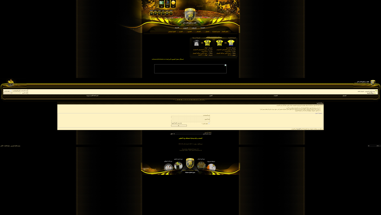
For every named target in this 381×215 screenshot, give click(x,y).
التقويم (210, 95)
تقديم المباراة (216, 31)
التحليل (207, 31)
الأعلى (1, 145)
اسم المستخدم (24, 90)
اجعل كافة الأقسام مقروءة (92, 95)
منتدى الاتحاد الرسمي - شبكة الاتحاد (12, 145)
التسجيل (344, 95)
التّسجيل (299, 128)
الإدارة (181, 31)
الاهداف (198, 31)
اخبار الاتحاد (225, 31)
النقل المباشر (172, 31)
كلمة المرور (24, 92)
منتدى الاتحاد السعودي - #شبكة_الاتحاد (366, 91)
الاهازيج (190, 31)
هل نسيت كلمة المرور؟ (176, 123)
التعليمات (276, 95)
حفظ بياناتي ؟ (7, 91)
